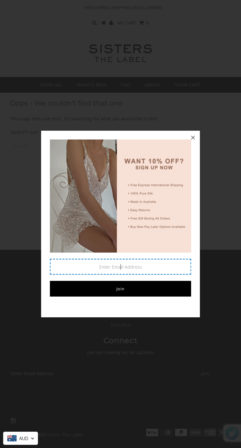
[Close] (193, 138)
